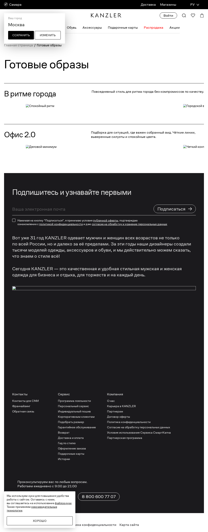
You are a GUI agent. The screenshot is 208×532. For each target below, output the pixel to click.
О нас (111, 400)
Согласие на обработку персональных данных (138, 427)
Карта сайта (129, 525)
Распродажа (153, 27)
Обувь (71, 27)
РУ (192, 5)
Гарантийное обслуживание (77, 427)
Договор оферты (118, 416)
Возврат (63, 432)
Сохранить (21, 35)
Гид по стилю (67, 443)
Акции (174, 27)
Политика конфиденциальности (129, 422)
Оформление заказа (72, 448)
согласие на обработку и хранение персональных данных (129, 224)
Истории (64, 459)
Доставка (148, 5)
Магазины (168, 5)
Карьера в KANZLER (121, 406)
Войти (168, 15)
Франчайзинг (21, 406)
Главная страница (18, 45)
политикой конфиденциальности (61, 224)
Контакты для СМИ (25, 400)
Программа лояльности (74, 400)
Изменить (48, 35)
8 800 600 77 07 (99, 496)
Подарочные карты (123, 27)
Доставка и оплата (71, 437)
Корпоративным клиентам (76, 416)
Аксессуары (92, 27)
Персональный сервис (73, 406)
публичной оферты (105, 220)
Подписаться (174, 209)
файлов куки (63, 503)
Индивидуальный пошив (74, 411)
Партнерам (115, 411)
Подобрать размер (71, 422)
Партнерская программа (124, 437)
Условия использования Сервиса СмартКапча (139, 432)
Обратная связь (23, 411)
